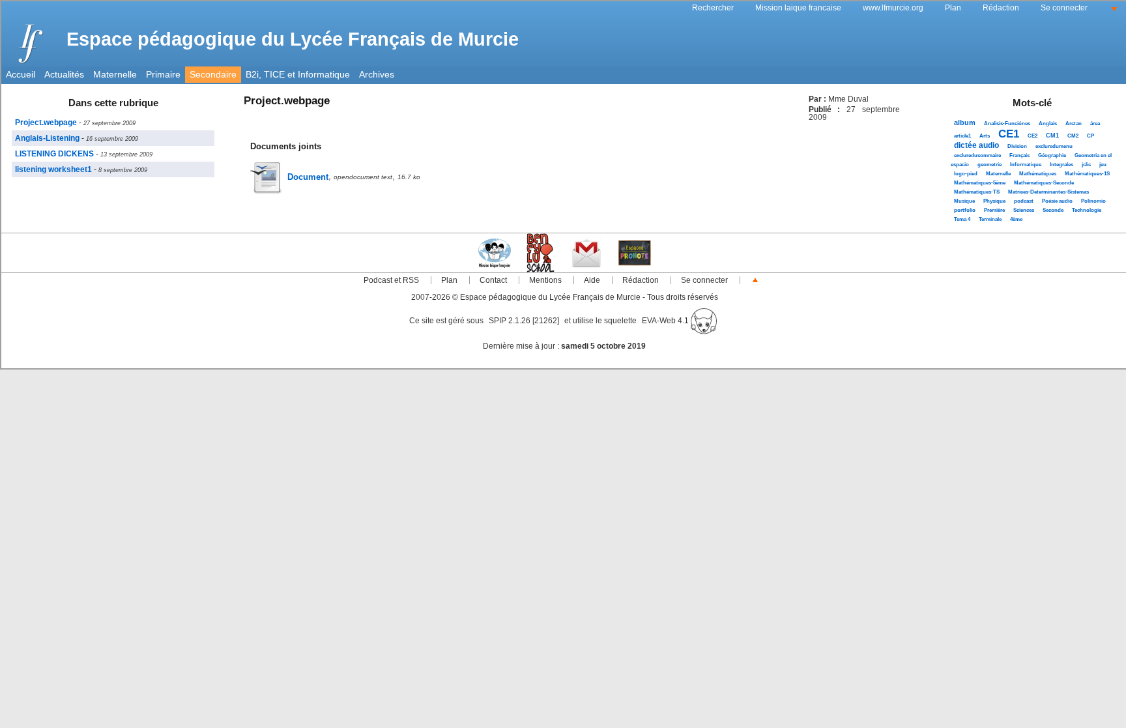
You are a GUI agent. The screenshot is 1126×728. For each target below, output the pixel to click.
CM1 (1052, 135)
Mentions (545, 280)
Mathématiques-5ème (979, 183)
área (1095, 123)
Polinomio (1093, 201)
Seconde (1053, 210)
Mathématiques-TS (977, 192)
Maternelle (115, 74)
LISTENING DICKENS (54, 153)
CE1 (1008, 133)
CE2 (1032, 136)
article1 (962, 136)
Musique (964, 201)
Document (307, 177)
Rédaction (1001, 8)
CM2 (1072, 136)
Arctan (1073, 123)
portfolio (964, 210)
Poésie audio (1057, 201)
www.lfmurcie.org (893, 8)
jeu (1102, 164)
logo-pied (965, 174)
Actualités (64, 74)
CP (1090, 136)
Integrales (1061, 164)
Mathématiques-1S (1087, 174)
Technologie (1086, 210)
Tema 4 (962, 219)
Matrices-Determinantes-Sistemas (1048, 192)
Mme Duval (848, 99)
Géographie (1052, 155)
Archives (376, 74)
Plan (953, 8)
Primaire (163, 74)
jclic (1086, 164)
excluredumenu (1054, 146)
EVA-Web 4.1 (666, 321)
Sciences (1023, 210)
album (964, 122)
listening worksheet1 (53, 169)
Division (1017, 146)
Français (1019, 155)
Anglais (1048, 123)
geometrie (989, 164)
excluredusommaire (977, 155)
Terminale (990, 219)
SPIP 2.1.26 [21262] (524, 321)
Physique (994, 201)
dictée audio (976, 145)
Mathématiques (1037, 174)
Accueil (20, 74)
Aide (592, 280)
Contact (493, 280)
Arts (984, 136)
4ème (1016, 219)
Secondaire (213, 74)
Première (994, 210)
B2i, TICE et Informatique (298, 74)
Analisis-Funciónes (1007, 123)
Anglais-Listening (47, 138)
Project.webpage (46, 122)
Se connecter (1064, 8)
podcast (1023, 201)
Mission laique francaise (798, 8)
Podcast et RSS (391, 280)
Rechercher (713, 8)
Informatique (1025, 164)
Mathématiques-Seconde (1044, 183)
